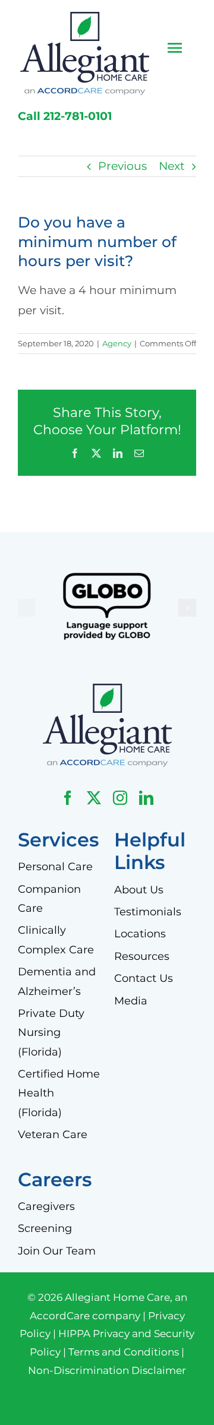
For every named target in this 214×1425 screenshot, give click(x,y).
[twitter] (94, 798)
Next (172, 166)
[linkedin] (146, 798)
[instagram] (120, 798)
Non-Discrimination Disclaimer (107, 1370)
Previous (122, 166)
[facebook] (68, 798)
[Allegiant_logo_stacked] (84, 17)
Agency (116, 343)
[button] (27, 608)
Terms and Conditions (123, 1352)
